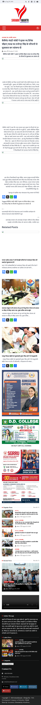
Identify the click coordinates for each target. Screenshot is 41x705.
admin (5, 51)
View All (35, 507)
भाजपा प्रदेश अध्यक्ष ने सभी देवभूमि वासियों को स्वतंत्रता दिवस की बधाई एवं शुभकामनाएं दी (19, 261)
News (17, 510)
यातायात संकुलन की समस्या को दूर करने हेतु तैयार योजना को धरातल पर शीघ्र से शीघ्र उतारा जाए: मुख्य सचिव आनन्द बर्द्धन (20, 309)
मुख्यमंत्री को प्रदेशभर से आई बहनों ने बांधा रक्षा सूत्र (26, 532)
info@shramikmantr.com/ (10, 681)
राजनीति (10, 37)
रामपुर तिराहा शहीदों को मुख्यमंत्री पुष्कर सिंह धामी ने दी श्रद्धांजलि (19, 356)
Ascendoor (11, 702)
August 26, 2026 (26, 516)
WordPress (26, 702)
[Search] (37, 28)
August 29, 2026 (26, 646)
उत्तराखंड (4, 37)
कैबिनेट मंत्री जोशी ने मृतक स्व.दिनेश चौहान (19, 201)
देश (7, 37)
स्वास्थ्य (14, 37)
